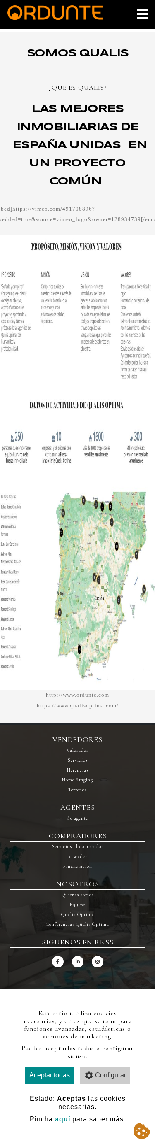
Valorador (77, 750)
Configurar (110, 1075)
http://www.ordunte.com (77, 695)
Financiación (77, 866)
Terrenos (77, 790)
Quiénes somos (78, 895)
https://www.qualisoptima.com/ (78, 705)
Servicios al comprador (77, 846)
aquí (62, 1119)
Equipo (78, 904)
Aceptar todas (49, 1075)
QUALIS (91, 88)
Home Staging (77, 780)
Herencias (77, 770)
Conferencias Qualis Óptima (77, 924)
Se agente (77, 818)
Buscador (77, 856)
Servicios (78, 760)
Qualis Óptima (77, 914)
